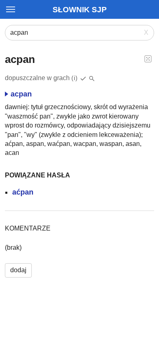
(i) (74, 77)
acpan (21, 94)
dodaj (18, 270)
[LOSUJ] (148, 58)
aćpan (22, 192)
